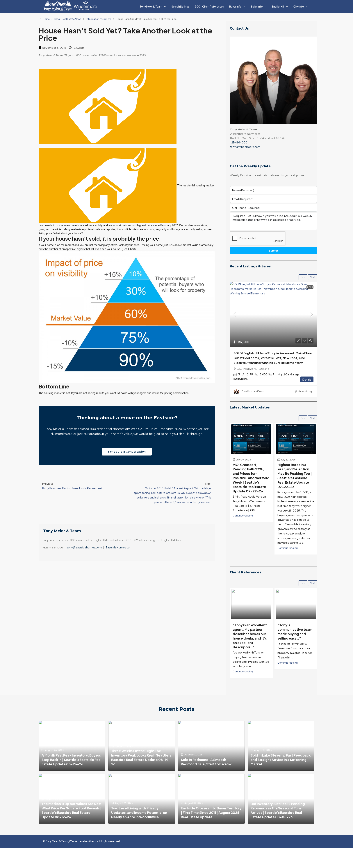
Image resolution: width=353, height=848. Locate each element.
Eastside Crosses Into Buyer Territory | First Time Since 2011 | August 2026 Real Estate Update (211, 812)
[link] (273, 314)
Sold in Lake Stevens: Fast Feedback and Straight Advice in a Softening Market (281, 759)
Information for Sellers (98, 18)
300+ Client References (209, 6)
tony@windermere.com (245, 147)
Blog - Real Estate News (67, 18)
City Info (298, 6)
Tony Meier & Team (151, 6)
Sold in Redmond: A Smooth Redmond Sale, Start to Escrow (206, 761)
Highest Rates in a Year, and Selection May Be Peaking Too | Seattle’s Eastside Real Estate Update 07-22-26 (294, 475)
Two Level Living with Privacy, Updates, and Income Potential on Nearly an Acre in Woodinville (139, 812)
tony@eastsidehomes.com (84, 547)
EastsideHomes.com (119, 547)
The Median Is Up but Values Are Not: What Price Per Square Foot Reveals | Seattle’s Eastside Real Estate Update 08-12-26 (71, 810)
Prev (303, 277)
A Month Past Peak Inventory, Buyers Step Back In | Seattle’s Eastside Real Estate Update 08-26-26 (71, 759)
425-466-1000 (238, 142)
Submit (273, 250)
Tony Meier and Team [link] (253, 391)
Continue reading (243, 515)
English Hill (278, 6)
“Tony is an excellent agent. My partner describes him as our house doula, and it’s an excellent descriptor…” (250, 636)
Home (46, 18)
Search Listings (180, 6)
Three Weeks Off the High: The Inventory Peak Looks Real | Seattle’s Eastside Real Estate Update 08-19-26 (141, 757)
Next (312, 277)
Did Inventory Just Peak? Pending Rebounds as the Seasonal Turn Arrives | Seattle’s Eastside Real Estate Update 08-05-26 (278, 810)
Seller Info (257, 6)
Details (306, 379)
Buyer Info (235, 6)
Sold (310, 287)
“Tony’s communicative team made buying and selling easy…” (294, 631)
